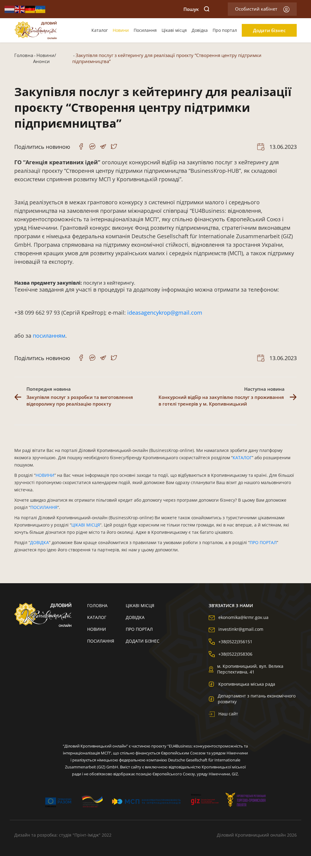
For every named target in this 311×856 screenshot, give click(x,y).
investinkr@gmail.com (240, 629)
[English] (20, 8)
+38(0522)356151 (235, 641)
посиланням (49, 335)
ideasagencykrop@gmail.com (164, 312)
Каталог (99, 30)
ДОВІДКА (39, 542)
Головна (23, 55)
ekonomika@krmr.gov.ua (243, 617)
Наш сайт (228, 714)
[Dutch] (10, 8)
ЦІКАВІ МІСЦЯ (85, 525)
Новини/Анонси (44, 58)
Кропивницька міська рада (246, 684)
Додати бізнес (269, 30)
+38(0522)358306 (235, 654)
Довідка (200, 30)
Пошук (191, 9)
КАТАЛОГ (242, 457)
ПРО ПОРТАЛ (263, 542)
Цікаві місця (174, 30)
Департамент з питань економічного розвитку (257, 698)
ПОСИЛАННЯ (43, 507)
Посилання (145, 30)
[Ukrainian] (41, 8)
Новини (121, 30)
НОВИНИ (45, 475)
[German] (30, 8)
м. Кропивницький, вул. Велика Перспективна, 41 (250, 669)
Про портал (225, 30)
